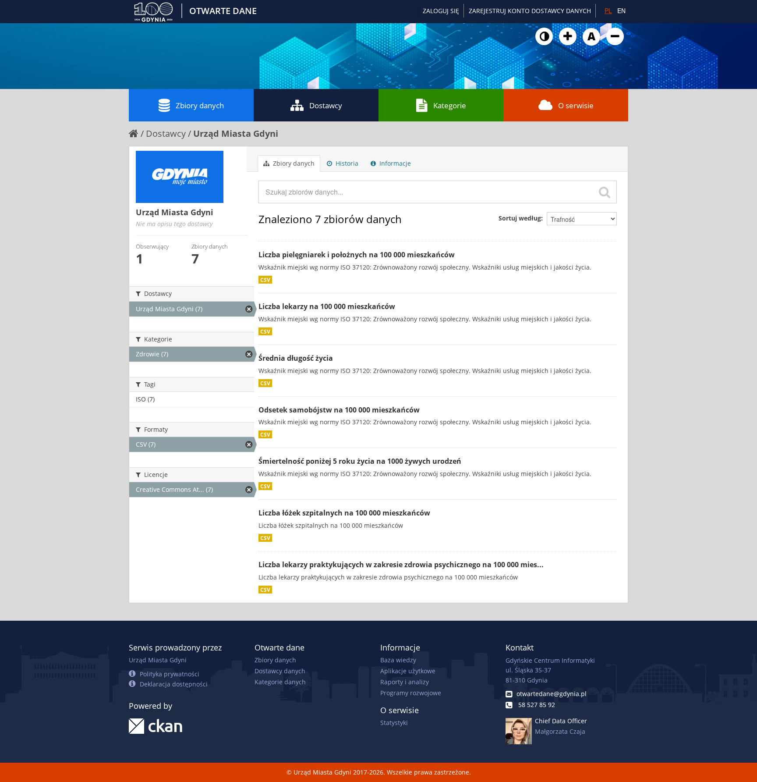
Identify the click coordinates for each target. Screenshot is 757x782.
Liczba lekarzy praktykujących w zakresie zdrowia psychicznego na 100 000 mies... (401, 564)
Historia (346, 163)
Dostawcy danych (280, 671)
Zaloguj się (441, 11)
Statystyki (394, 722)
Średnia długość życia (295, 358)
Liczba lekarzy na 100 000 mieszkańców (326, 306)
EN (621, 10)
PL (608, 10)
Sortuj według (520, 218)
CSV (265, 279)
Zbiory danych (200, 105)
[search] (604, 192)
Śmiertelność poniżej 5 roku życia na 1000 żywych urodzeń (359, 461)
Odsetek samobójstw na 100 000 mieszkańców (339, 410)
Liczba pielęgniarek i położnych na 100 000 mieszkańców (356, 254)
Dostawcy (325, 105)
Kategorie (449, 105)
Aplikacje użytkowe (407, 671)
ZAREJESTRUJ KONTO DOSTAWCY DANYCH (530, 11)
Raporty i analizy (404, 682)
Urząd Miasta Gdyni (235, 133)
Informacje (394, 163)
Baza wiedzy (398, 660)
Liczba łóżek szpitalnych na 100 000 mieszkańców (344, 513)
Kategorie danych (280, 682)
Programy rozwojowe (410, 693)
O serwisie (576, 105)
